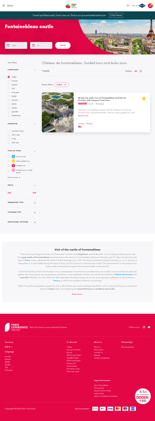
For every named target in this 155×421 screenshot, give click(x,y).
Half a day (16, 135)
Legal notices (99, 393)
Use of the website (101, 385)
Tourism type (14, 212)
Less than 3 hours (18, 131)
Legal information (102, 380)
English (14, 77)
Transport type (15, 202)
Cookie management (102, 358)
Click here (116, 15)
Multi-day (15, 143)
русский (15, 112)
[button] (128, 5)
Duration (12, 124)
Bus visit (69, 352)
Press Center (98, 350)
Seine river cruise (73, 372)
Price (10, 185)
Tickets (69, 347)
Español (14, 85)
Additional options (18, 222)
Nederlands (16, 116)
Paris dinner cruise (73, 369)
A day (14, 139)
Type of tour (14, 151)
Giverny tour (71, 363)
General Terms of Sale (102, 391)
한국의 (14, 104)
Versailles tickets (73, 358)
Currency (9, 342)
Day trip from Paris (73, 350)
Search (63, 45)
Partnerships (127, 342)
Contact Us (98, 352)
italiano (14, 108)
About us (98, 342)
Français (15, 81)
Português (15, 92)
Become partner (127, 347)
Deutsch (15, 100)
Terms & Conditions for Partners (105, 396)
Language (13, 70)
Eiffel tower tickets (74, 355)
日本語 (14, 96)
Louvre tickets (72, 366)
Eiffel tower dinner (74, 361)
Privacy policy (99, 388)
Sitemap (97, 355)
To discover (72, 342)
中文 (13, 89)
